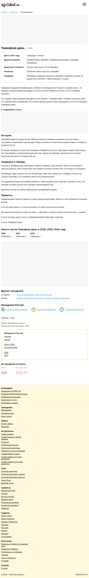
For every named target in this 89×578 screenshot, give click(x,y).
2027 (6, 355)
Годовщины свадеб (9, 403)
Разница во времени (10, 503)
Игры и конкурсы (8, 558)
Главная (4, 12)
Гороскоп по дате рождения (13, 451)
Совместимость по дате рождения (11, 458)
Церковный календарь (11, 397)
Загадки (4, 555)
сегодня (7, 337)
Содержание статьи (12, 110)
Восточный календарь (10, 448)
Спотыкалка (6, 537)
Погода (4, 494)
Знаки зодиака (7, 434)
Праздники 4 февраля (46, 310)
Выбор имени (7, 424)
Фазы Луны (6, 480)
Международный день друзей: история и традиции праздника (43, 298)
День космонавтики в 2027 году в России (34, 295)
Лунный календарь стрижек (13, 474)
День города (6, 416)
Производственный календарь (14, 394)
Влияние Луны (7, 483)
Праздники (14, 12)
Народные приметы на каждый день (14, 545)
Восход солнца (7, 497)
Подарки (5, 561)
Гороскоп (5, 442)
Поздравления (7, 413)
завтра (7, 340)
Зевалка (4, 534)
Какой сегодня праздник (16, 310)
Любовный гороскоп (10, 445)
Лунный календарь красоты (13, 477)
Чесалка (4, 528)
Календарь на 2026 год (11, 391)
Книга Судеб (6, 516)
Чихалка (4, 525)
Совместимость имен (10, 454)
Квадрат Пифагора (9, 522)
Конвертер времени (9, 505)
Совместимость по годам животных (12, 463)
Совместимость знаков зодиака (11, 438)
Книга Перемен (7, 519)
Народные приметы (9, 549)
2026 (6, 353)
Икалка (4, 531)
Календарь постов (9, 400)
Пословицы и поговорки (11, 552)
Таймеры (5, 508)
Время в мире (7, 500)
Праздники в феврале (74, 310)
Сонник (4, 568)
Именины (5, 427)
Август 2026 (9, 345)
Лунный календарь (9, 471)
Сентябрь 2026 (10, 348)
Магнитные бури (8, 491)
